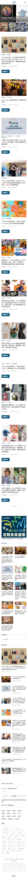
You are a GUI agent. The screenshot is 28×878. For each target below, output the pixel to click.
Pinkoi (4, 66)
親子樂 (14, 816)
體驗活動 (10, 819)
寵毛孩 (19, 816)
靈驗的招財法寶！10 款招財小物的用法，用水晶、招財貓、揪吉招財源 (20, 612)
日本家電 (7, 839)
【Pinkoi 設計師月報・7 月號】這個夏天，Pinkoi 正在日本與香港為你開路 (19, 711)
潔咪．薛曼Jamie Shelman (20, 841)
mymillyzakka (5, 830)
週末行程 (7, 850)
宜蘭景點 (4, 837)
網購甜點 (4, 846)
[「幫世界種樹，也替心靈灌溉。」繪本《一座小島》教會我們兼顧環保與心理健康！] (20, 569)
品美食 (3, 816)
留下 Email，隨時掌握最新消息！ (10, 788)
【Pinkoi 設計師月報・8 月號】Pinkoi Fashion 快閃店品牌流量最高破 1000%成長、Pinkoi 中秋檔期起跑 (14, 183)
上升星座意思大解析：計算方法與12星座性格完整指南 (21, 28)
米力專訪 (13, 844)
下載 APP (22, 859)
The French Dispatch (19, 830)
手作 (24, 837)
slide (12, 830)
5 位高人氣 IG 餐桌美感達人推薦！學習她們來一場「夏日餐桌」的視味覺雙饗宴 (7, 594)
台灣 (7, 835)
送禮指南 (4, 819)
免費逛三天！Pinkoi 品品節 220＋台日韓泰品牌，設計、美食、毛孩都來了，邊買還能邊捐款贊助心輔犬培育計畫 (13, 262)
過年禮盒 (13, 850)
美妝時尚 (9, 340)
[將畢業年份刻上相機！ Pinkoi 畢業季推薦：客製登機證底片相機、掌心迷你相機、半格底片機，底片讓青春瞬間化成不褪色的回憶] (6, 736)
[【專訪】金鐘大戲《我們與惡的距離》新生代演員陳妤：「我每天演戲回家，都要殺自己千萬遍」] (7, 620)
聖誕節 (24, 846)
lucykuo (5, 309)
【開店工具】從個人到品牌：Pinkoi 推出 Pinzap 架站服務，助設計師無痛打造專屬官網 (14, 142)
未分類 (3, 218)
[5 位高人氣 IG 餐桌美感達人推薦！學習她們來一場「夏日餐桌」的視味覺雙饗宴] (7, 586)
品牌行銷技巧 (17, 136)
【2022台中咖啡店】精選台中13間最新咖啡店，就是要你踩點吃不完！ (7, 612)
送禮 (3, 850)
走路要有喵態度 (21, 848)
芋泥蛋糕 (4, 848)
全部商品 (17, 819)
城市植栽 (17, 835)
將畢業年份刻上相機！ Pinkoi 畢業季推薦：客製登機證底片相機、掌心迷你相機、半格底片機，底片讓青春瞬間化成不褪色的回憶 (19, 737)
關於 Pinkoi (12, 859)
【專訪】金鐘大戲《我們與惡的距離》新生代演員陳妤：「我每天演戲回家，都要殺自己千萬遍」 (7, 628)
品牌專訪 (3, 54)
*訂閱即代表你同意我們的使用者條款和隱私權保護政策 (14, 800)
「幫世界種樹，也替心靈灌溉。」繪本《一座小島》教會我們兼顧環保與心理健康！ (20, 577)
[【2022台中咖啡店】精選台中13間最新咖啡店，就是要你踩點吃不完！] (7, 605)
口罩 (3, 835)
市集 (20, 837)
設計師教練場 (4, 137)
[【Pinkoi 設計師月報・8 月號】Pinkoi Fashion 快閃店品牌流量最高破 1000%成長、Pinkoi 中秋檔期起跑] (6, 700)
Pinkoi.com (6, 859)
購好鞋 (19, 810)
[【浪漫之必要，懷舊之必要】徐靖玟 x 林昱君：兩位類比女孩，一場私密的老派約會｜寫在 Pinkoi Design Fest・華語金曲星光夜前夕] (20, 586)
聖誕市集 (18, 846)
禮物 (8, 844)
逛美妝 (8, 816)
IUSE (11, 828)
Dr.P (4, 187)
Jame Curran (17, 828)
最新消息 (3, 136)
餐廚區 (8, 813)
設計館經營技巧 (10, 136)
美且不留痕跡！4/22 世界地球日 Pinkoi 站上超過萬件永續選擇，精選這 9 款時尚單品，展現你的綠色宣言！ (14, 490)
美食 (14, 846)
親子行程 (14, 848)
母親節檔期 (4, 841)
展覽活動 (3, 97)
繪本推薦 (9, 846)
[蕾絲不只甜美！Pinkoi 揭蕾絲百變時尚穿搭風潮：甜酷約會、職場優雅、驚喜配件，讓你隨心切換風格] (6, 750)
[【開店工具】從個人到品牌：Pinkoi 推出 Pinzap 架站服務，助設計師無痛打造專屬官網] (7, 569)
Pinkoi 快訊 (9, 97)
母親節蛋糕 (11, 841)
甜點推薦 (4, 844)
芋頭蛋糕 (9, 848)
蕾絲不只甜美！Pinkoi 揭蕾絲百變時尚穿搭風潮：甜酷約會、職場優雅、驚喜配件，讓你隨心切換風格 (13, 345)
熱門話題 (9, 257)
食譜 (3, 853)
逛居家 (3, 813)
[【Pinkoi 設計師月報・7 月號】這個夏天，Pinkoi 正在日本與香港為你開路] (6, 712)
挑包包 (3, 810)
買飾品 (8, 810)
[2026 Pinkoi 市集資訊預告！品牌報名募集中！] (20, 550)
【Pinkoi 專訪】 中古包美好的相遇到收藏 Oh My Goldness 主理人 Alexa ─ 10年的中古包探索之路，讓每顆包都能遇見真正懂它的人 (7, 560)
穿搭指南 (9, 54)
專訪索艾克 (10, 837)
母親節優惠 (19, 839)
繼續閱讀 (5, 71)
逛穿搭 (14, 810)
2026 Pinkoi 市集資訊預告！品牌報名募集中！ (20, 557)
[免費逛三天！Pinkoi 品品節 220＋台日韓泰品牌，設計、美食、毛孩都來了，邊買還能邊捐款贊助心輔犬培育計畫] (6, 723)
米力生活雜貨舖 (20, 844)
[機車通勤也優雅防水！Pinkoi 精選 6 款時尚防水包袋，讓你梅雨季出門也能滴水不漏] (6, 771)
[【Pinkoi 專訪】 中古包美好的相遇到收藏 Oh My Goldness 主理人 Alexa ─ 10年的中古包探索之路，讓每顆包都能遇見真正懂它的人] (7, 550)
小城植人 (15, 837)
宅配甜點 (22, 835)
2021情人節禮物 (5, 828)
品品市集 (11, 835)
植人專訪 (13, 839)
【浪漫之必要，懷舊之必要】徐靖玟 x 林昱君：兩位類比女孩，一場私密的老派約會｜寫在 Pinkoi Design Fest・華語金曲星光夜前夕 (20, 595)
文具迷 (14, 813)
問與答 (17, 859)
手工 (3, 839)
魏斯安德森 (8, 853)
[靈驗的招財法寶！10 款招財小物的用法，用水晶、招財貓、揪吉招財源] (20, 605)
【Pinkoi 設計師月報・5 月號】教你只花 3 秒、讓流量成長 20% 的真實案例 (14, 760)
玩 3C (19, 813)
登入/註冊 (14, 861)
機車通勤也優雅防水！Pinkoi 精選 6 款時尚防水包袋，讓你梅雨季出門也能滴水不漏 (14, 407)
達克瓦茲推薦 (19, 850)
